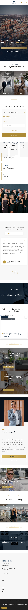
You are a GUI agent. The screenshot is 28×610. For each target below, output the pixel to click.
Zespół (3, 591)
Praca (3, 589)
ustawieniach (24, 604)
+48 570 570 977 (5, 563)
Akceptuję (4, 607)
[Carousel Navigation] (14, 98)
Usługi (3, 587)
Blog (2, 582)
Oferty (3, 580)
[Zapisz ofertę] (26, 317)
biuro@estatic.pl (5, 565)
